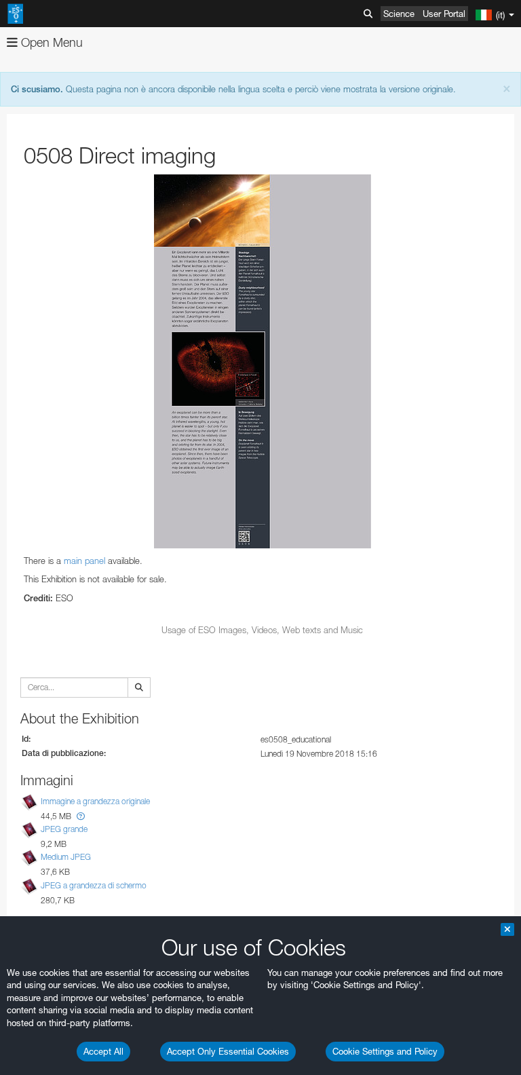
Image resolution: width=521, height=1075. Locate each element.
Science (398, 13)
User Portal (444, 13)
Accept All (103, 1051)
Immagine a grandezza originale (95, 801)
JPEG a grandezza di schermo (94, 885)
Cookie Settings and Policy (385, 1051)
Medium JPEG (66, 857)
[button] (81, 816)
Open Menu (50, 42)
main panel (84, 560)
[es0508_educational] (262, 361)
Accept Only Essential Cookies (228, 1051)
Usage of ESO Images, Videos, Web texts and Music (262, 629)
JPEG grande (64, 829)
